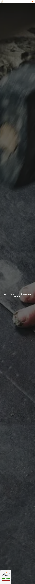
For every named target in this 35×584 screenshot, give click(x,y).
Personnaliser (6, 581)
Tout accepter (6, 578)
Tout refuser (5, 580)
